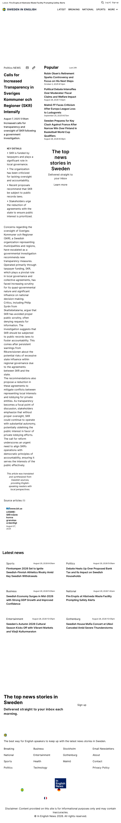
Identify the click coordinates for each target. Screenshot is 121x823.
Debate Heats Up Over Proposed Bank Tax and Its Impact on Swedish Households (89, 572)
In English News (46, 816)
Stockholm (69, 748)
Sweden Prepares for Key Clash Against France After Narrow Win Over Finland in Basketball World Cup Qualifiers (60, 128)
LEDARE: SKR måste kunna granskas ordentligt (12, 517)
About (96, 755)
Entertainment (14, 618)
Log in (107, 2)
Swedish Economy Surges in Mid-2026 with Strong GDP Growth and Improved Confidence (29, 600)
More (111, 9)
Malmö (67, 761)
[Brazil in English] (36, 789)
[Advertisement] (60, 36)
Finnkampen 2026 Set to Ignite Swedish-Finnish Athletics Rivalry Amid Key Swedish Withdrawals (29, 572)
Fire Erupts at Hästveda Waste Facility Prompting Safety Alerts (37, 3)
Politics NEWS (12, 67)
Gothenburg (73, 618)
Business (11, 591)
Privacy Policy (101, 767)
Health (37, 761)
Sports (10, 563)
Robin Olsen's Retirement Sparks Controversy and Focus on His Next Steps (59, 77)
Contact (97, 761)
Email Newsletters (103, 748)
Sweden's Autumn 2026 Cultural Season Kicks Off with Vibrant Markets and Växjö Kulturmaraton (29, 627)
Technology (40, 767)
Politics (70, 563)
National (71, 591)
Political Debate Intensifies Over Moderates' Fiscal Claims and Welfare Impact (60, 93)
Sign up (115, 2)
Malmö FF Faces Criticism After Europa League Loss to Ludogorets (59, 108)
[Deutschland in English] (78, 789)
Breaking (9, 748)
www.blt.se (16, 508)
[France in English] (60, 798)
